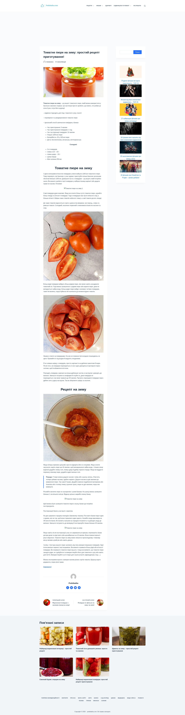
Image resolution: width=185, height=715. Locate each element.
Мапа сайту (82, 698)
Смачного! (47, 567)
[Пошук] (144, 6)
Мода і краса (131, 698)
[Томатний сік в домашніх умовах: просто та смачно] (92, 636)
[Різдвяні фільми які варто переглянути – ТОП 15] (131, 72)
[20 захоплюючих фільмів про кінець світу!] (131, 147)
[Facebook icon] (67, 587)
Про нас (73, 698)
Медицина (121, 698)
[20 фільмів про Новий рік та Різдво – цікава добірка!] (131, 166)
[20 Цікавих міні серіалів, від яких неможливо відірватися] (131, 128)
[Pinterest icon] (79, 587)
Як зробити (137, 5)
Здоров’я (108, 5)
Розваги (141, 698)
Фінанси (96, 700)
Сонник (103, 700)
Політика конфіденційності (50, 698)
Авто (90, 698)
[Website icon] (71, 587)
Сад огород (105, 698)
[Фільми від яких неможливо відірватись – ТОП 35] (131, 90)
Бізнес (96, 698)
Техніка (81, 700)
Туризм (88, 700)
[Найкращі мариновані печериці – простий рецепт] (56, 636)
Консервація (61, 62)
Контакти (65, 698)
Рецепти (89, 5)
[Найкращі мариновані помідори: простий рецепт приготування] (92, 667)
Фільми (98, 5)
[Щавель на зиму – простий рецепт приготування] (128, 636)
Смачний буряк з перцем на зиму (52, 679)
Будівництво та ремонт (121, 5)
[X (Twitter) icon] (75, 587)
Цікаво (113, 698)
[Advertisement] (92, 26)
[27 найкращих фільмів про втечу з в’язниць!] (131, 109)
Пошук (137, 52)
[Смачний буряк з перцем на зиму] (56, 667)
